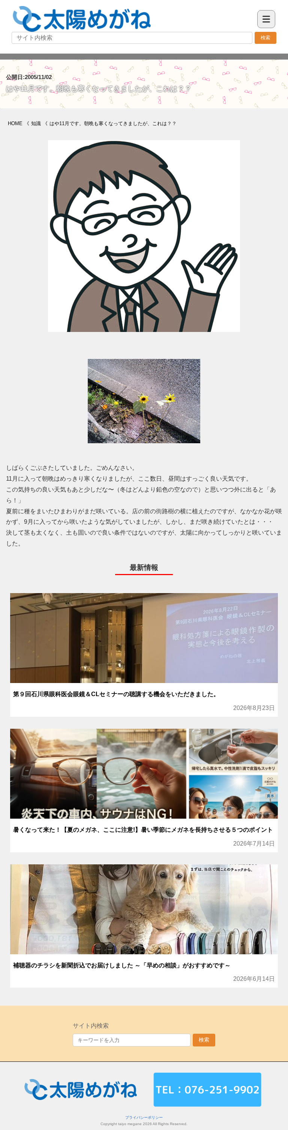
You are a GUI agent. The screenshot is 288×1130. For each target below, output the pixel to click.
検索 (265, 37)
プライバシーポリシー (144, 1117)
